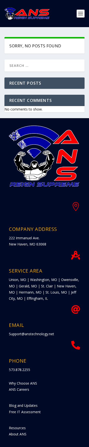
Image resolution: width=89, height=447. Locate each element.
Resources (17, 428)
